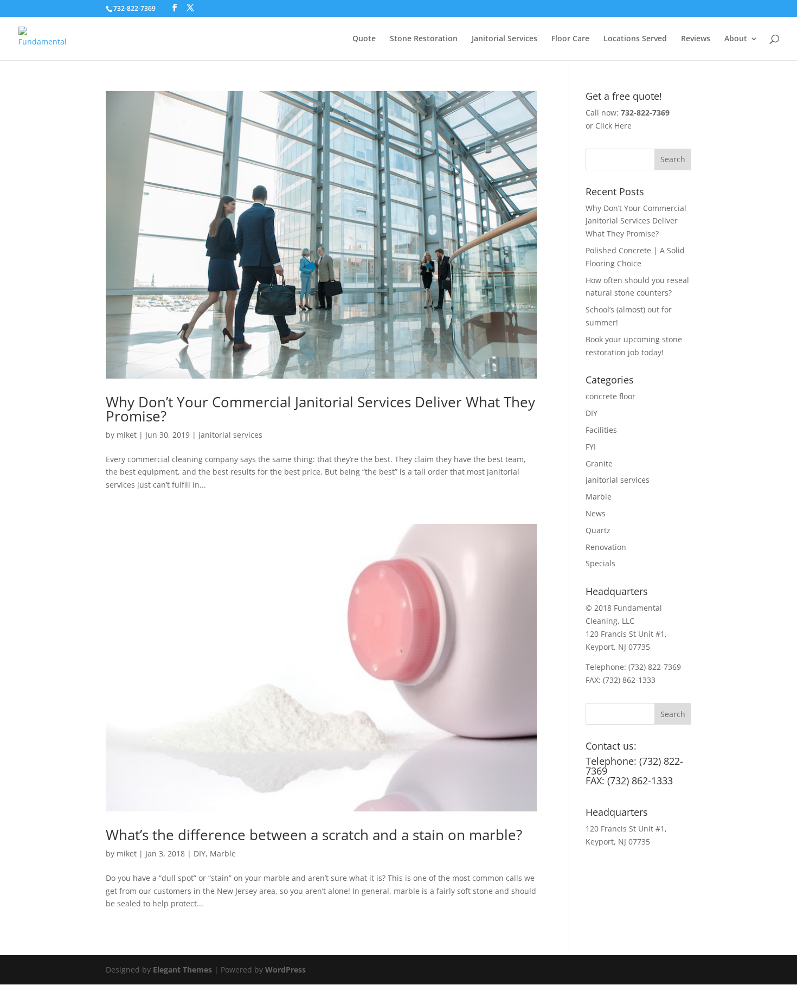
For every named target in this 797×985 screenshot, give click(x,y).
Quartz (598, 530)
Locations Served (635, 39)
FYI (591, 447)
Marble (223, 853)
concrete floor (610, 396)
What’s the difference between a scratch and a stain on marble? (314, 835)
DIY (199, 853)
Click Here (613, 125)
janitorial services (230, 435)
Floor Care (570, 39)
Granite (599, 463)
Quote (364, 39)
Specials (600, 563)
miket (127, 435)
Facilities (601, 430)
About (735, 39)
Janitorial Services (504, 39)
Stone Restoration (424, 39)
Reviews (695, 39)
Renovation (606, 547)
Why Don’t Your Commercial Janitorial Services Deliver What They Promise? (320, 409)
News (596, 513)
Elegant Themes (182, 969)
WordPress (285, 969)
